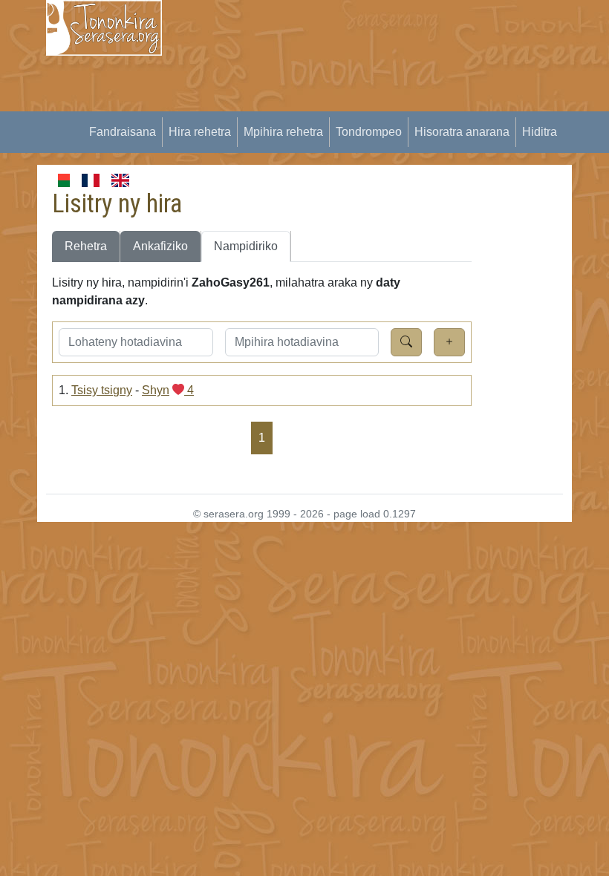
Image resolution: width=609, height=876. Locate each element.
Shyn (155, 390)
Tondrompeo (369, 131)
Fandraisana (122, 131)
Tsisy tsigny (101, 390)
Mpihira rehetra (283, 131)
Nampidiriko (246, 246)
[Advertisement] (394, 104)
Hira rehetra (200, 131)
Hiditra (539, 131)
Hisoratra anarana (461, 131)
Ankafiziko (160, 246)
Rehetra (86, 246)
